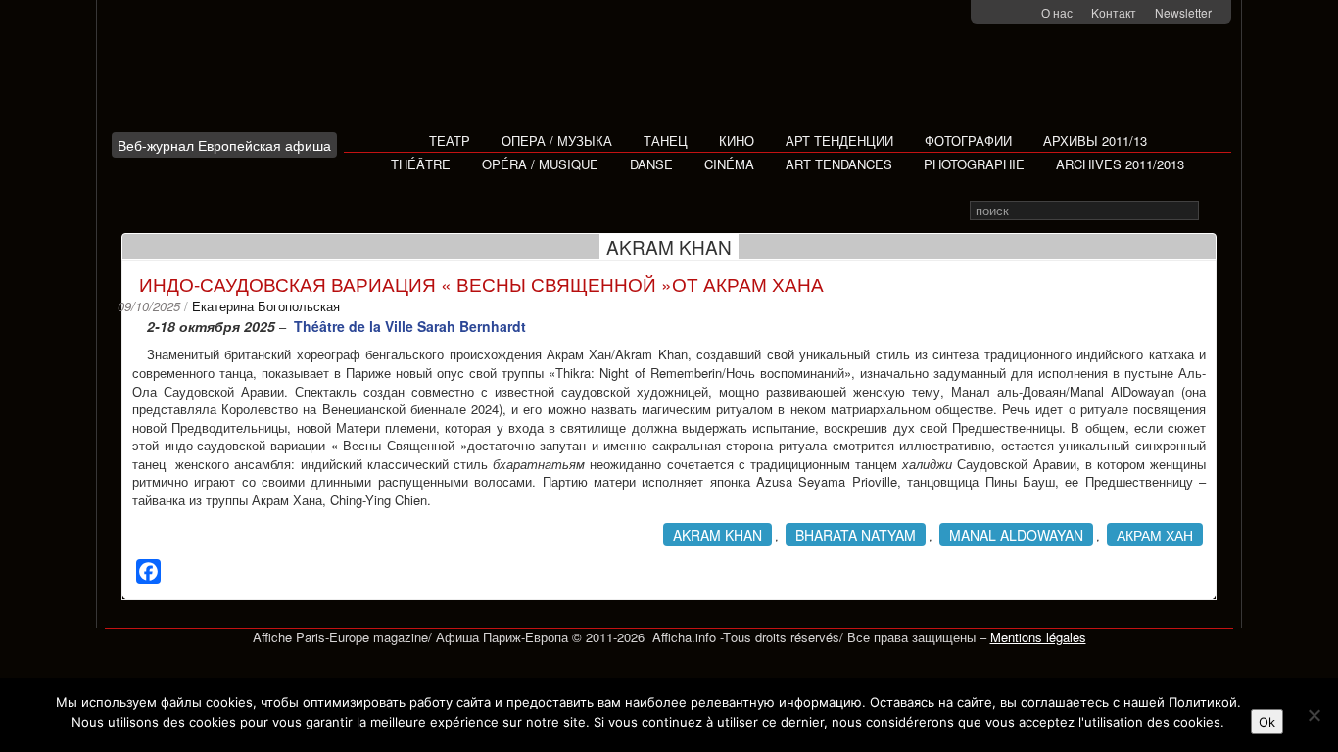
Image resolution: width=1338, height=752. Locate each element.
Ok (1267, 721)
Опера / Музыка (557, 140)
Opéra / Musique (540, 164)
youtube (1023, 13)
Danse (651, 164)
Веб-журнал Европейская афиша (224, 145)
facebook (997, 13)
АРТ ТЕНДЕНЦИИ (839, 140)
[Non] (1313, 715)
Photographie (974, 164)
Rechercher (1212, 211)
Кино (736, 140)
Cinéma (729, 164)
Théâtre (421, 164)
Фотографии (968, 140)
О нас (1057, 12)
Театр (449, 140)
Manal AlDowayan (1016, 534)
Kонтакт (1113, 12)
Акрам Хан (1155, 534)
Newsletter (1183, 12)
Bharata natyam (855, 534)
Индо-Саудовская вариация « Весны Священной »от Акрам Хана (481, 283)
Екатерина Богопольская (266, 306)
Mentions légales (1038, 637)
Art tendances (839, 164)
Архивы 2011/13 (1095, 140)
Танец (666, 140)
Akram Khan (717, 534)
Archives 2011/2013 (1120, 164)
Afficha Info (230, 73)
